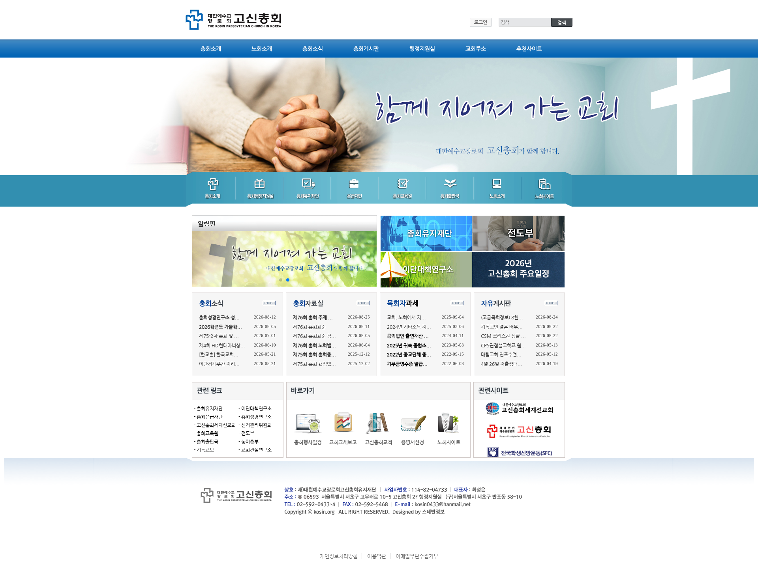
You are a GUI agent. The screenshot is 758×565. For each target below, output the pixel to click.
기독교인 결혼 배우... (502, 327)
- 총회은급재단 (208, 417)
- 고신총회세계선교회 (215, 425)
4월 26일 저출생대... (501, 364)
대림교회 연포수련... (501, 354)
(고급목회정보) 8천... (502, 317)
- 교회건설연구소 (255, 450)
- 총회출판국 (206, 441)
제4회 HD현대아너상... (222, 345)
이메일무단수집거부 (417, 556)
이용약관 (376, 556)
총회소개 (211, 48)
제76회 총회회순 (309, 327)
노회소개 (261, 48)
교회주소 (475, 48)
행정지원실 (422, 48)
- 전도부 (246, 433)
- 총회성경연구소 (255, 417)
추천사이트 (529, 48)
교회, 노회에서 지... (406, 317)
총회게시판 (366, 48)
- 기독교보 (204, 450)
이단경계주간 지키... (219, 364)
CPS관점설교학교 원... (503, 345)
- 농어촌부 (248, 441)
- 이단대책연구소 (255, 408)
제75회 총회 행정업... (314, 364)
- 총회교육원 (206, 433)
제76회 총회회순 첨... (314, 336)
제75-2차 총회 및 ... (219, 336)
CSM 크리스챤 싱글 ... (503, 336)
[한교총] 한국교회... (218, 354)
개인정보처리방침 (339, 556)
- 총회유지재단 (208, 408)
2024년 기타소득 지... (409, 327)
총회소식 (312, 48)
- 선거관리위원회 (255, 425)
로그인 (480, 22)
